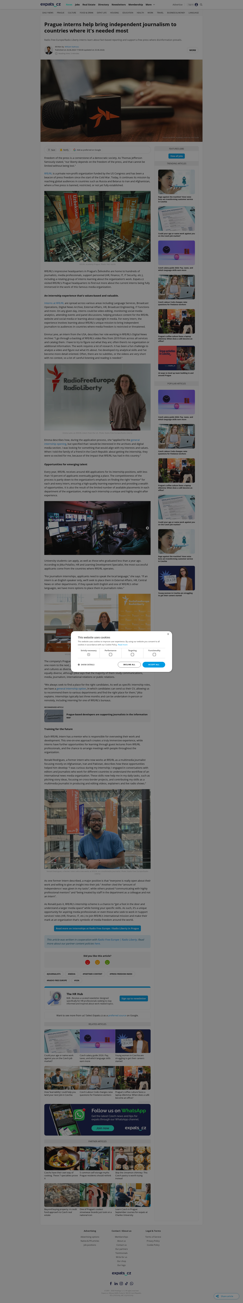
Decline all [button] (129, 664)
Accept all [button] (153, 664)
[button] (86, 664)
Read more (122, 644)
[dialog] (121, 651)
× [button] (168, 634)
